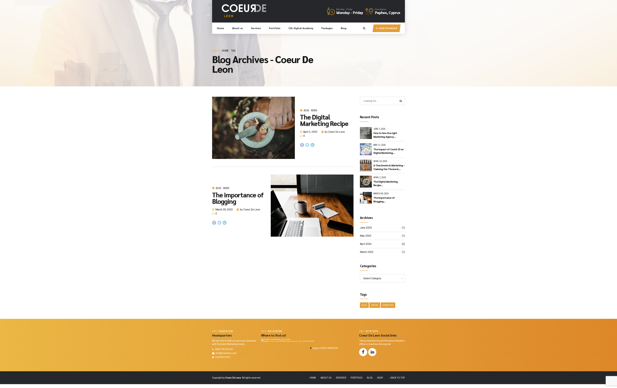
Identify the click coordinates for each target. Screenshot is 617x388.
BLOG (370, 377)
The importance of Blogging (238, 197)
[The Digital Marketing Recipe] (253, 128)
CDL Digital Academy (300, 28)
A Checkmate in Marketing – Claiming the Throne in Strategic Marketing (389, 167)
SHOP (380, 377)
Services (256, 28)
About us (237, 28)
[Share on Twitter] (307, 145)
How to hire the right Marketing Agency (385, 134)
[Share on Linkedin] (312, 145)
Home (220, 28)
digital (374, 305)
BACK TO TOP (398, 377)
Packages (327, 28)
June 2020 (366, 227)
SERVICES (341, 377)
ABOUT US (326, 377)
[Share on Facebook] (302, 145)
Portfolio (274, 28)
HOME (313, 377)
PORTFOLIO (356, 377)
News (314, 110)
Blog (343, 28)
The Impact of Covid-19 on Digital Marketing (388, 151)
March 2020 (366, 252)
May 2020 (365, 235)
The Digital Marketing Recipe (324, 120)
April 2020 (365, 243)
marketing (388, 305)
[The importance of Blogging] (312, 206)
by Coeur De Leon (335, 131)
